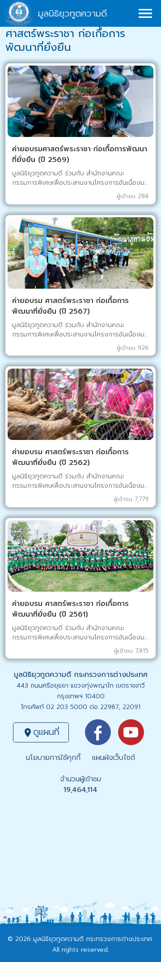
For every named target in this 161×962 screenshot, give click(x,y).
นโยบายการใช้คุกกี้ (53, 757)
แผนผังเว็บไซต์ (113, 757)
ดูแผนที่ (40, 731)
